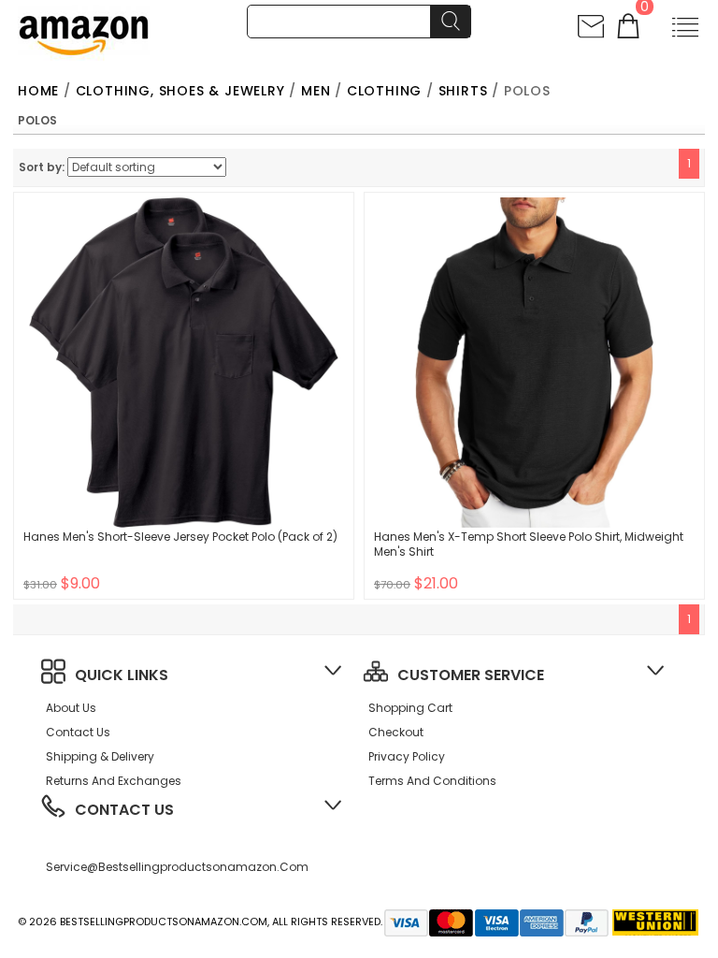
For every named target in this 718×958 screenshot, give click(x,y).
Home (38, 90)
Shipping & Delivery (100, 756)
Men (315, 90)
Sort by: (42, 167)
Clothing (384, 90)
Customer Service (470, 675)
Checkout (396, 732)
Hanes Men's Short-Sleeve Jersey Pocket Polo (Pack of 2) (180, 536)
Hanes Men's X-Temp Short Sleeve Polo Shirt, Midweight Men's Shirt (528, 544)
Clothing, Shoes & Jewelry (180, 90)
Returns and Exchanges (113, 781)
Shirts (463, 90)
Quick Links (121, 675)
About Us (71, 708)
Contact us (78, 732)
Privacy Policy (406, 756)
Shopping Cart (410, 708)
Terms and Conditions (432, 781)
